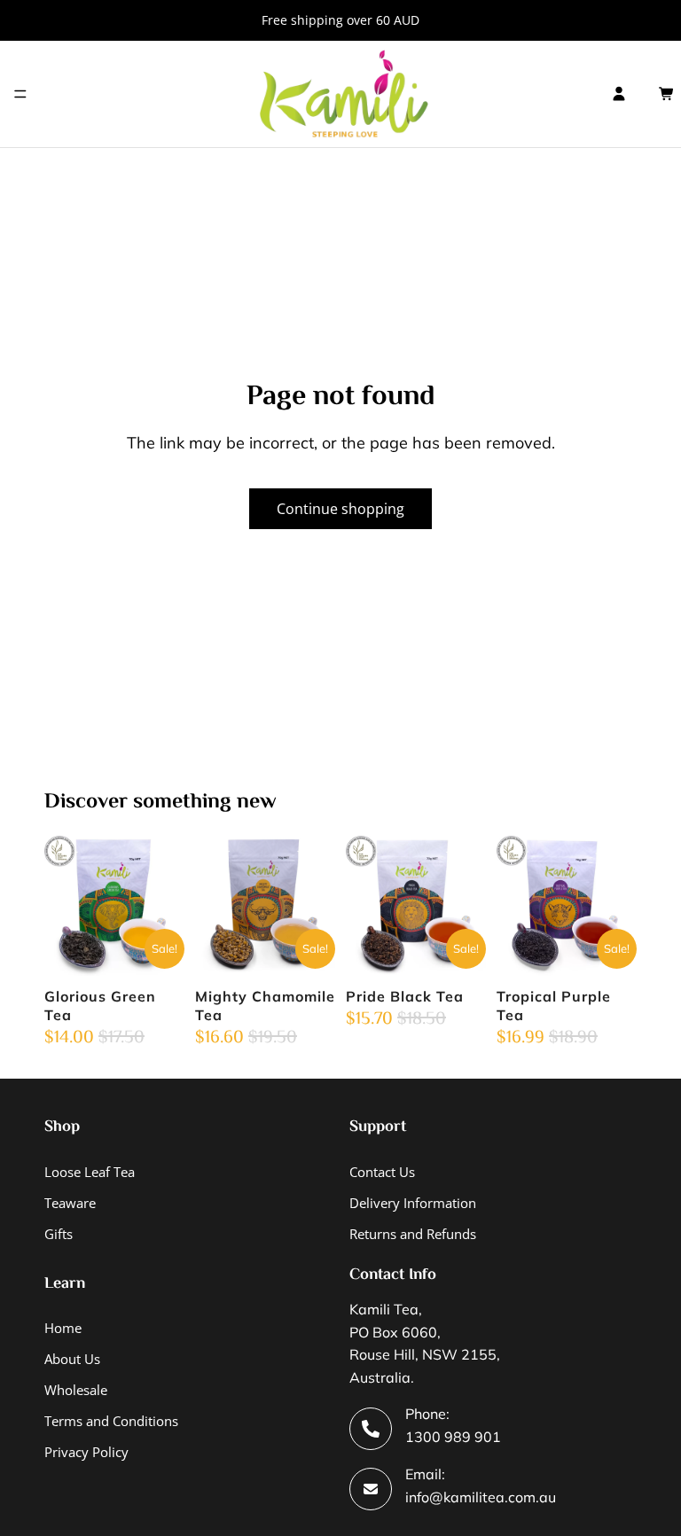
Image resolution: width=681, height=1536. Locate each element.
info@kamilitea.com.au (480, 1497)
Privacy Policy (86, 1452)
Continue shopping (340, 508)
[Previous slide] (63, 905)
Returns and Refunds (412, 1234)
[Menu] (20, 94)
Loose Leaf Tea (89, 1172)
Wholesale (75, 1390)
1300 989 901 (453, 1437)
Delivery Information (412, 1203)
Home (63, 1328)
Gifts (58, 1234)
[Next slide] (164, 905)
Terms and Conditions (111, 1421)
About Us (72, 1359)
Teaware (70, 1203)
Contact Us (382, 1172)
